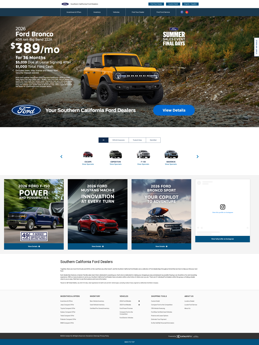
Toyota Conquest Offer (67, 308)
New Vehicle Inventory (97, 301)
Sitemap (96, 336)
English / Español (190, 4)
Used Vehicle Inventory (97, 305)
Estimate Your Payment (158, 319)
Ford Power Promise (126, 308)
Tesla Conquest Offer (67, 315)
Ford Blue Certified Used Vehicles (161, 312)
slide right (246, 71)
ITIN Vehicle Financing (158, 308)
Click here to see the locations (82, 279)
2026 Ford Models (125, 301)
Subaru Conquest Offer (67, 312)
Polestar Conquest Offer (68, 319)
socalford (220, 239)
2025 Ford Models (125, 305)
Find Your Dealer (156, 4)
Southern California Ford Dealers (84, 4)
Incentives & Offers (74, 12)
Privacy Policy (104, 336)
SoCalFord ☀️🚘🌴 (208, 239)
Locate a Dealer (189, 301)
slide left (13, 71)
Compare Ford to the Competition (126, 313)
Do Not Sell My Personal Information (162, 323)
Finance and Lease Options (159, 315)
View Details (32, 246)
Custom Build (173, 4)
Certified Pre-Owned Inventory (99, 308)
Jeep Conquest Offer (67, 305)
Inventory (97, 12)
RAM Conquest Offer (67, 323)
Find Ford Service (163, 12)
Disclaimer (89, 336)
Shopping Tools (159, 296)
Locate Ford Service (191, 305)
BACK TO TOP (130, 342)
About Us (189, 296)
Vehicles (116, 12)
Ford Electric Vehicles (126, 318)
